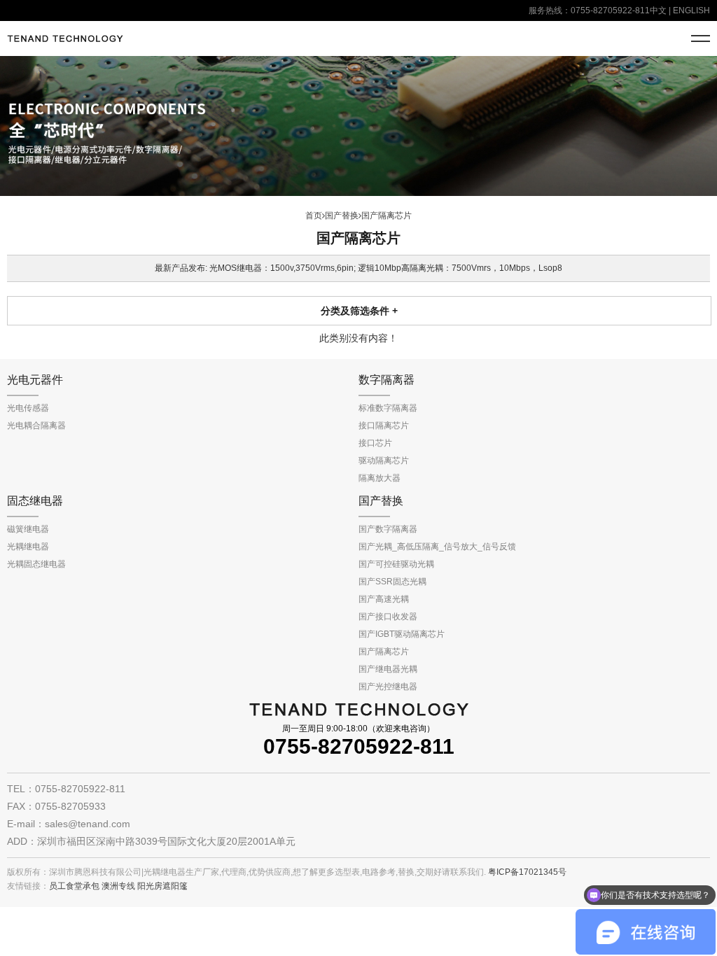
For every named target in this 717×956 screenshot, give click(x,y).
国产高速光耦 (383, 599)
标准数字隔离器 (387, 408)
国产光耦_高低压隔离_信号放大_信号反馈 (437, 546)
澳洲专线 (118, 886)
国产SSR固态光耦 (392, 581)
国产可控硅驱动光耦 (396, 564)
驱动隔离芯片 (383, 460)
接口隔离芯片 (383, 425)
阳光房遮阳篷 (162, 886)
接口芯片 (375, 443)
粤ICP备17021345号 (527, 872)
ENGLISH (691, 10)
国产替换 (341, 215)
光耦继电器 (28, 546)
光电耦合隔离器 (36, 425)
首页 (313, 215)
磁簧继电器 (28, 529)
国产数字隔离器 (387, 529)
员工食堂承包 (74, 886)
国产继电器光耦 (387, 669)
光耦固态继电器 (36, 564)
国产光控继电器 (387, 686)
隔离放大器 (379, 478)
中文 (658, 10)
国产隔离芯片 (383, 651)
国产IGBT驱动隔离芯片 (401, 634)
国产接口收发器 (387, 616)
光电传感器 (28, 408)
